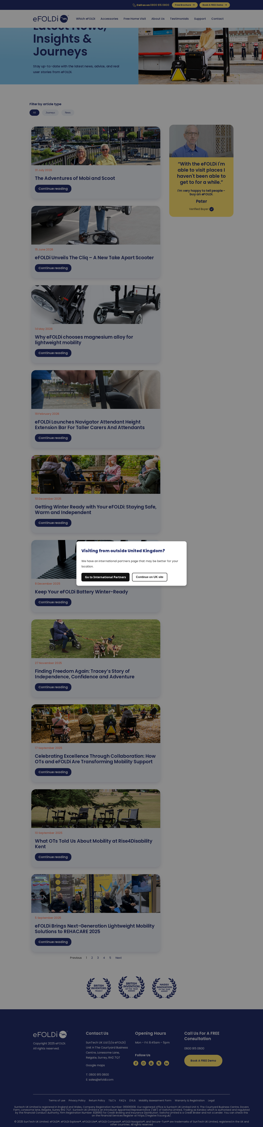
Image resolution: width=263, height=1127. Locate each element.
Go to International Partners (105, 577)
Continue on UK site (149, 577)
